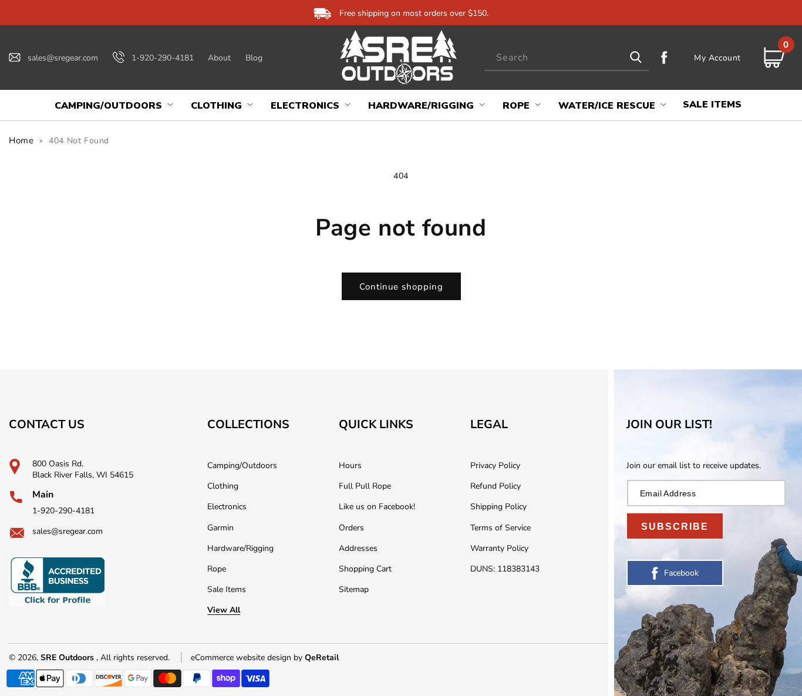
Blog (253, 57)
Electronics (227, 506)
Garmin (220, 527)
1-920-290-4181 (163, 57)
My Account (717, 57)
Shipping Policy (498, 506)
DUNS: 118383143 (505, 568)
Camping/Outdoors (242, 465)
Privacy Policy (495, 465)
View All (223, 610)
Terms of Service (500, 527)
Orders (351, 527)
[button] (113, 106)
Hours (350, 465)
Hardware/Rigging (240, 548)
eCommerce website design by (248, 657)
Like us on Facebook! (377, 506)
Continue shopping (401, 286)
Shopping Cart (365, 568)
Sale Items (226, 589)
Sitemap (354, 589)
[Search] (636, 57)
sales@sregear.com (63, 57)
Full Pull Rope (365, 486)
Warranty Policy (499, 548)
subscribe (675, 527)
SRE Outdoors (67, 657)
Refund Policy (495, 486)
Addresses (358, 548)
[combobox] (566, 58)
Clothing (222, 486)
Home (21, 140)
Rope (216, 568)
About (219, 57)
